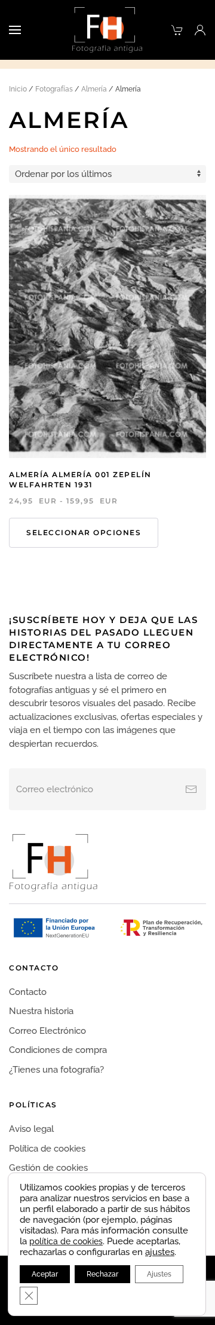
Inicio (18, 89)
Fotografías (54, 89)
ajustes (159, 1252)
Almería (94, 89)
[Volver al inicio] (107, 30)
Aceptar (45, 1274)
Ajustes (159, 1274)
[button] (15, 30)
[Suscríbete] (191, 789)
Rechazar (102, 1274)
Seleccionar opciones (83, 532)
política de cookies (66, 1241)
